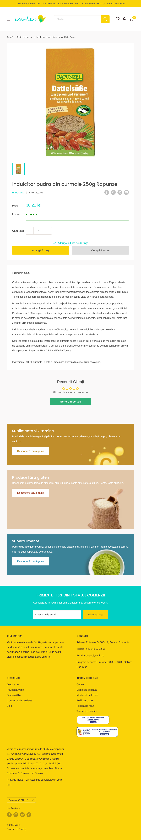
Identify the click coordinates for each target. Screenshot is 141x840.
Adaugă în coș (40, 250)
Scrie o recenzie (70, 401)
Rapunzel (18, 192)
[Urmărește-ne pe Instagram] (15, 814)
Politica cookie (85, 700)
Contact (81, 684)
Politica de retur (85, 705)
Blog (9, 705)
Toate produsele (24, 37)
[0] (131, 19)
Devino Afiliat (14, 695)
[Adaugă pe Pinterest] (113, 192)
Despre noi (13, 684)
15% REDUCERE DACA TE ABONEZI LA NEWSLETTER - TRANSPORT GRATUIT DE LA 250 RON (70, 3)
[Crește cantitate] (48, 230)
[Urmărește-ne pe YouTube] (22, 814)
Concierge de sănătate (19, 700)
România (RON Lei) (18, 800)
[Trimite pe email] (126, 192)
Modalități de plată (87, 689)
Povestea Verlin (15, 689)
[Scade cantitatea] (29, 230)
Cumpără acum (100, 250)
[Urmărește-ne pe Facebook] (9, 814)
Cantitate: (18, 230)
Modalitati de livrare (87, 695)
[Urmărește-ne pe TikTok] (28, 814)
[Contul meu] (124, 19)
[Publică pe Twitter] (119, 192)
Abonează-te (95, 614)
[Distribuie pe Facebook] (106, 192)
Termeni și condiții (86, 711)
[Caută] (105, 19)
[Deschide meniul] (8, 19)
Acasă (10, 37)
